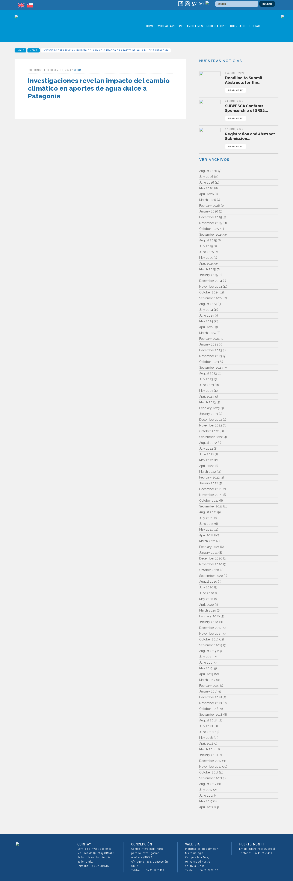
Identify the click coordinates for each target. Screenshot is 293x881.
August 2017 (207, 784)
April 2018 (206, 743)
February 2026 (209, 205)
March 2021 (207, 541)
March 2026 (207, 200)
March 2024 (207, 333)
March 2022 (207, 471)
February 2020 (209, 616)
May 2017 (205, 801)
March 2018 (207, 749)
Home (150, 26)
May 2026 (206, 188)
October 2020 (209, 570)
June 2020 (206, 593)
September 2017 (210, 778)
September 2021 (210, 506)
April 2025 (206, 263)
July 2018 (206, 726)
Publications (217, 26)
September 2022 (211, 437)
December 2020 (210, 558)
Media (34, 50)
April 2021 (206, 535)
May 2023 (206, 390)
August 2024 (208, 304)
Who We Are (166, 26)
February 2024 (209, 338)
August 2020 (208, 581)
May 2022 (206, 460)
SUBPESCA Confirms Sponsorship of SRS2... (246, 112)
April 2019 (206, 674)
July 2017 (205, 789)
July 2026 (206, 176)
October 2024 (209, 292)
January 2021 (208, 552)
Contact (255, 26)
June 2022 (206, 454)
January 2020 (208, 622)
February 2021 (209, 547)
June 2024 (206, 315)
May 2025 (206, 257)
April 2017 (206, 807)
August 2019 (207, 651)
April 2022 (206, 466)
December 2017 (210, 761)
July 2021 (206, 518)
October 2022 (209, 431)
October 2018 (209, 708)
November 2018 (210, 703)
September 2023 (211, 367)
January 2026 (208, 211)
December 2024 (210, 281)
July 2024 (206, 309)
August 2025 (208, 240)
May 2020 (206, 599)
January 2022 (208, 483)
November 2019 (210, 633)
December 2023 (210, 350)
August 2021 (207, 512)
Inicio (20, 50)
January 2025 (208, 275)
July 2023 (206, 379)
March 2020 (207, 610)
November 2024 (210, 286)
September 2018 (210, 714)
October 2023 (209, 361)
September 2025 (210, 234)
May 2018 (206, 737)
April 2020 (206, 604)
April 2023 (206, 396)
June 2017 (206, 795)
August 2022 (208, 442)
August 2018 (208, 720)
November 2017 (210, 766)
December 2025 (210, 217)
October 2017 (208, 772)
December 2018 (210, 697)
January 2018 (208, 755)
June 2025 (206, 252)
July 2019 (206, 656)
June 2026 (206, 182)
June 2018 (206, 732)
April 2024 (206, 327)
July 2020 (206, 587)
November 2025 (210, 223)
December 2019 (210, 628)
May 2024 (206, 321)
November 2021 (210, 495)
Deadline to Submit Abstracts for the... (244, 84)
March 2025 (207, 269)
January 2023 (208, 414)
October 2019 (208, 639)
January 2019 (208, 691)
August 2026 (208, 171)
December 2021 (210, 489)
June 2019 (206, 662)
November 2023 (210, 356)
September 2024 (211, 298)
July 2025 (206, 246)
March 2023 (207, 402)
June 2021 (206, 523)
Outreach (237, 26)
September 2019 (210, 645)
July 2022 (206, 448)
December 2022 (210, 419)
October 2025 (209, 228)
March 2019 (207, 680)
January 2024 (208, 344)
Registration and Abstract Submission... (250, 140)
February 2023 (209, 408)
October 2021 (208, 500)
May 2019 (206, 668)
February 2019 (209, 685)
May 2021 (206, 529)
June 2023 (206, 385)
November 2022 (210, 425)
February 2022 (209, 477)
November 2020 (210, 564)
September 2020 (211, 575)
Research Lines (191, 26)
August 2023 (208, 373)
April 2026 (206, 194)
